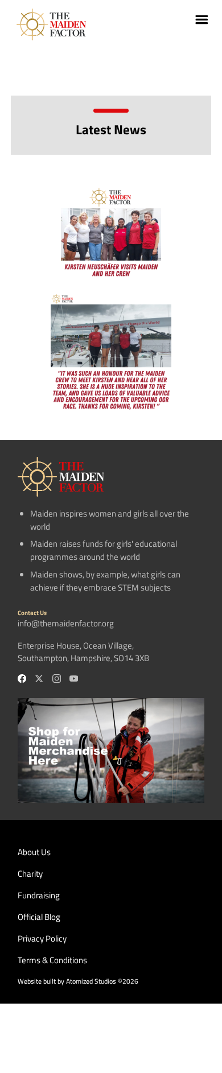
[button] (197, 24)
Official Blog (39, 917)
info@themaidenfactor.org (66, 623)
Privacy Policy (42, 938)
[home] (48, 24)
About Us (34, 852)
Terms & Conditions (52, 960)
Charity (30, 874)
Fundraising (39, 895)
